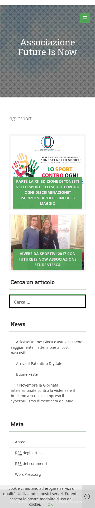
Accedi (21, 441)
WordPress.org (28, 474)
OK (50, 504)
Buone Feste (27, 374)
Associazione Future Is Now (47, 47)
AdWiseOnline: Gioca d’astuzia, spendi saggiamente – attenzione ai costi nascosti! (47, 347)
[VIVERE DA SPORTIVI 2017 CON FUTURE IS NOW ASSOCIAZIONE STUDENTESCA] (47, 241)
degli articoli (30, 452)
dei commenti (31, 463)
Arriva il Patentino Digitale (39, 363)
